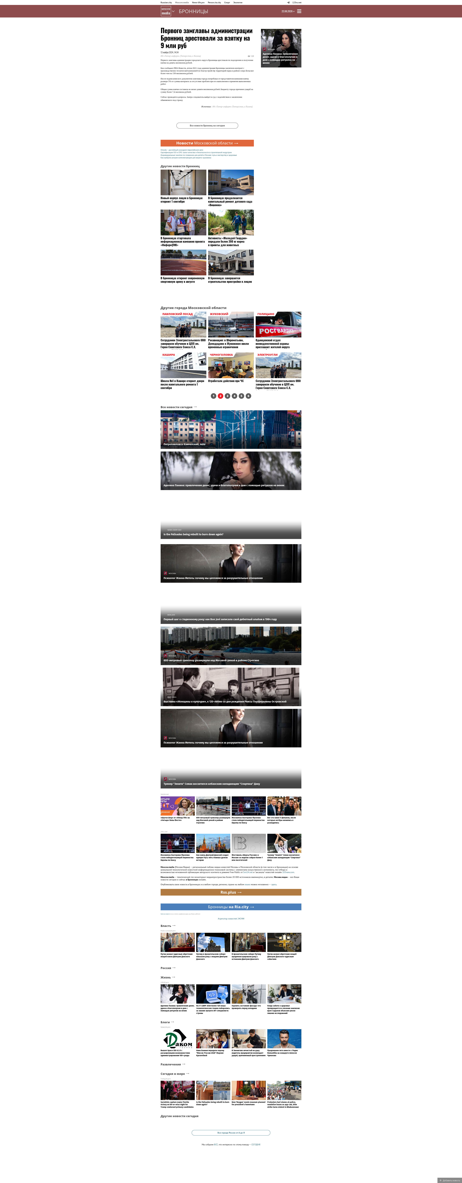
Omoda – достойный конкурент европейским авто (182, 150)
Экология (237, 2)
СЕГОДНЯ (255, 1144)
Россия (166, 968)
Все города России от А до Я (231, 1132)
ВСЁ (216, 1144)
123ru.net (296, 2)
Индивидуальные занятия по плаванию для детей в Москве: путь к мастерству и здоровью (199, 155)
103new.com (288, 872)
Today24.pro (166, 1079)
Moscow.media (182, 2)
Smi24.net (165, 794)
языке (247, 884)
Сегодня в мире (173, 1074)
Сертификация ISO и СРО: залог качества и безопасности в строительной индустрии (196, 152)
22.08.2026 (287, 11)
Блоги (165, 1022)
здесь (273, 884)
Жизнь (166, 977)
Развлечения (171, 1064)
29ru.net (164, 832)
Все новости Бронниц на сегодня (207, 125)
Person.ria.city (214, 2)
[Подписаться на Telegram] (288, 2)
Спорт (227, 2)
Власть (166, 926)
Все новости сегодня (176, 407)
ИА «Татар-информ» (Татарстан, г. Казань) (181, 56)
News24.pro (165, 1027)
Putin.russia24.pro (168, 931)
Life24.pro (165, 982)
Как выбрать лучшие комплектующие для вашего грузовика (186, 157)
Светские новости (165, 914)
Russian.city (166, 2)
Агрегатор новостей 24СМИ (231, 918)
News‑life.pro (198, 2)
